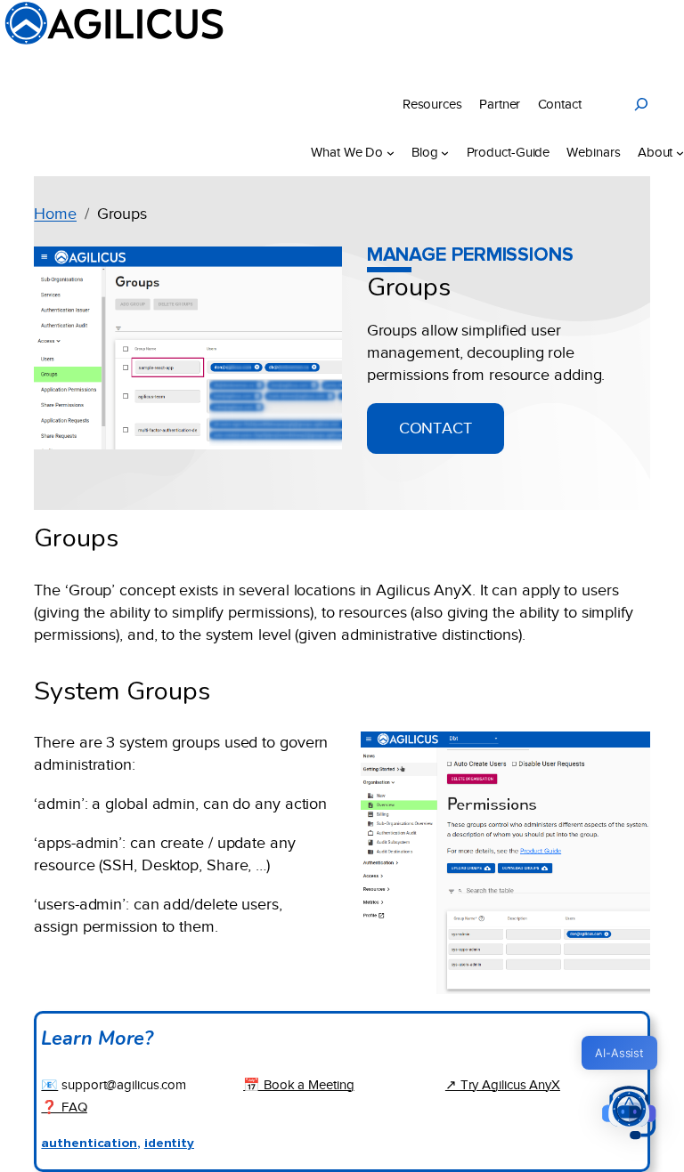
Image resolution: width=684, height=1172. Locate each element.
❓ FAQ (64, 1107)
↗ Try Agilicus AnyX (502, 1085)
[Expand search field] (641, 104)
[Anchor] (468, 284)
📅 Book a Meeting (298, 1085)
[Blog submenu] (445, 153)
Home (55, 213)
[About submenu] (680, 153)
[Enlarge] (627, 755)
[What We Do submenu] (391, 153)
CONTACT (435, 428)
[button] (628, 1114)
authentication (89, 1143)
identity (169, 1143)
